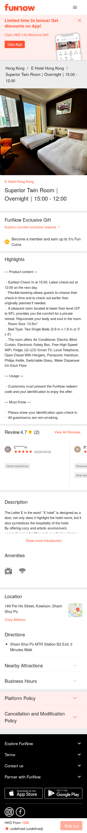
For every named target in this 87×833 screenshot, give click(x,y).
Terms (10, 754)
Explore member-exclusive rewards (30, 227)
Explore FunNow (19, 743)
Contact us (14, 765)
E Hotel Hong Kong (47, 68)
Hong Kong (15, 68)
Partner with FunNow (23, 777)
